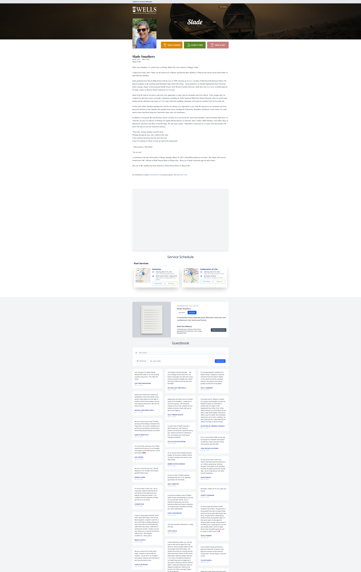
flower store (183, 174)
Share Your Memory (218, 330)
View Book (182, 312)
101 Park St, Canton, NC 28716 (213, 278)
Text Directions (158, 283)
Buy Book (192, 312)
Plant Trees (171, 283)
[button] (143, 273)
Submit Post (220, 361)
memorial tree (155, 174)
